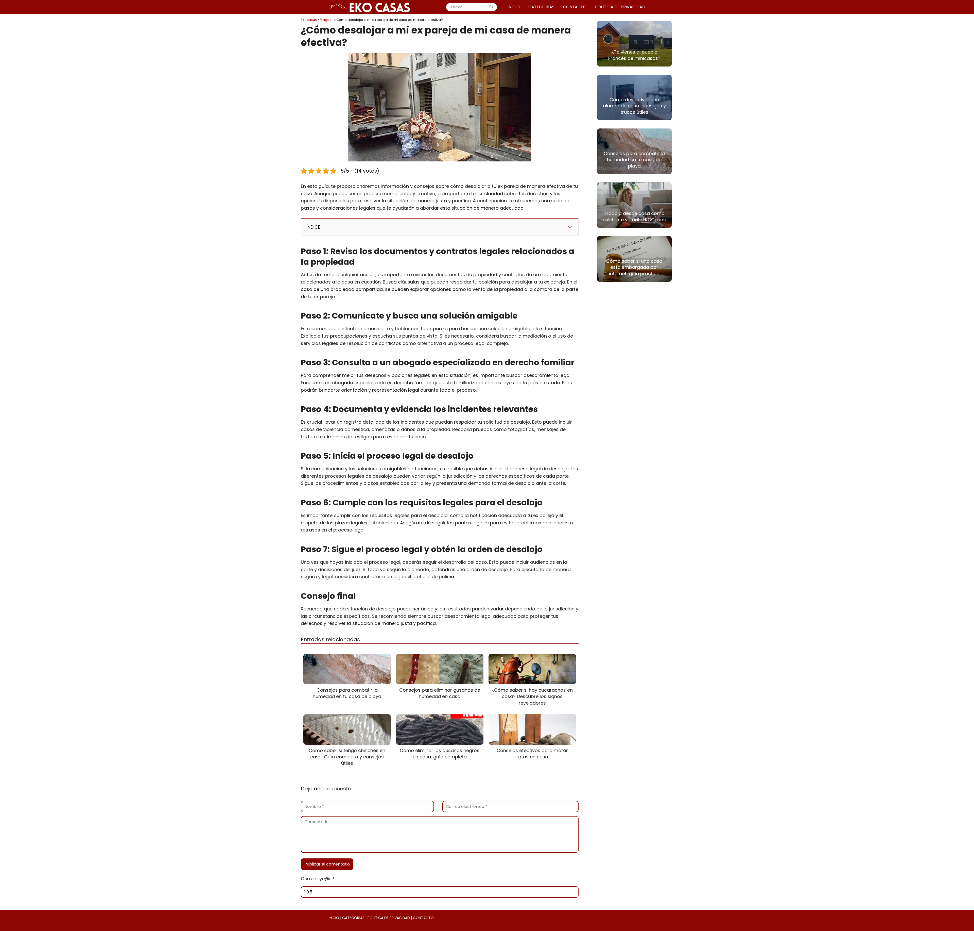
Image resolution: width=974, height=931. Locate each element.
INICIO (514, 7)
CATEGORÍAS (541, 7)
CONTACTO (574, 7)
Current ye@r (318, 878)
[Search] (491, 7)
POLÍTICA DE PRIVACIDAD (620, 7)
